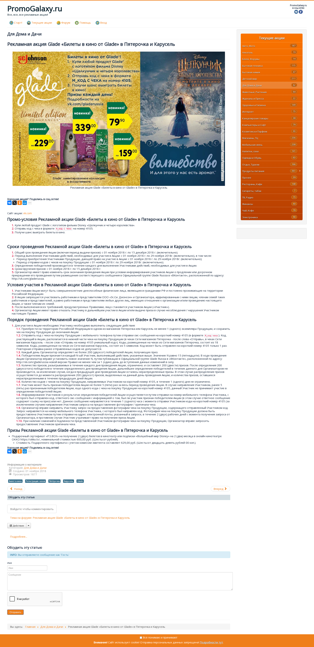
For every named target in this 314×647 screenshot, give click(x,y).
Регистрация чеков (35, 481)
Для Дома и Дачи (35, 467)
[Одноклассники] (19, 203)
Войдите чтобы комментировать (32, 509)
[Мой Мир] (25, 203)
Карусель (68, 481)
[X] (14, 203)
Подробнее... (18, 536)
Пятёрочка (54, 481)
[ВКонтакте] (9, 203)
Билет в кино (15, 481)
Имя (9, 563)
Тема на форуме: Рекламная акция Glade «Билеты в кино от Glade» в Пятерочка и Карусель (70, 517)
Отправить (15, 612)
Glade (80, 481)
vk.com (27, 213)
